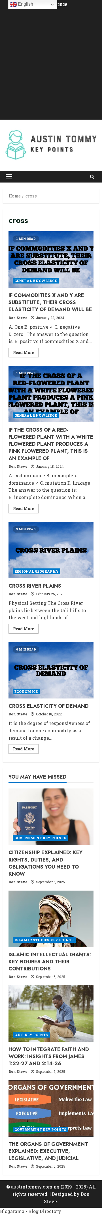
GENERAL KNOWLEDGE (35, 280)
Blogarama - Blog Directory (30, 1211)
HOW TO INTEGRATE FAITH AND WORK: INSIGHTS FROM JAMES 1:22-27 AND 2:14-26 (48, 1056)
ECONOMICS (26, 691)
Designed (62, 1194)
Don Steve (17, 317)
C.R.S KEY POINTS (31, 1034)
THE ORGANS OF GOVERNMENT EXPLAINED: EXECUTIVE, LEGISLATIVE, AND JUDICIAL (48, 1151)
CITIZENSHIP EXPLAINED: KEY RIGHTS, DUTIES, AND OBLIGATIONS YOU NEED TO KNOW (45, 863)
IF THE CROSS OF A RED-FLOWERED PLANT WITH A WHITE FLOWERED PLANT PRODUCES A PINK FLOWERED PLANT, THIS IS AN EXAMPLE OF (51, 394)
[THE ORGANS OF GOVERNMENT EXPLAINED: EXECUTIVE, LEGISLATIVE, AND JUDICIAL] (51, 1108)
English (25, 4)
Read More (26, 353)
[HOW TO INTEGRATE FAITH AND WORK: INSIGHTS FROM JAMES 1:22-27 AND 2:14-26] (51, 1013)
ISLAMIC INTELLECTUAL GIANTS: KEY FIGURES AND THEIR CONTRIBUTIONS (49, 961)
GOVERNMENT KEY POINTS (40, 838)
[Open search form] (92, 176)
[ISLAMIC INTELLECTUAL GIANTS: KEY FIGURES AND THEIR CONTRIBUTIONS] (51, 919)
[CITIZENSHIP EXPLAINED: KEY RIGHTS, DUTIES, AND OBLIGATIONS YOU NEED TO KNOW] (51, 816)
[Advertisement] (51, 64)
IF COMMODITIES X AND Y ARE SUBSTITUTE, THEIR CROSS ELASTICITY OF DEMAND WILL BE (51, 259)
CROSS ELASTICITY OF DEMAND (51, 670)
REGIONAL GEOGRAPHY (36, 571)
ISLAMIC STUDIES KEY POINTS (44, 940)
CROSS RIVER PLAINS (51, 550)
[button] (9, 177)
